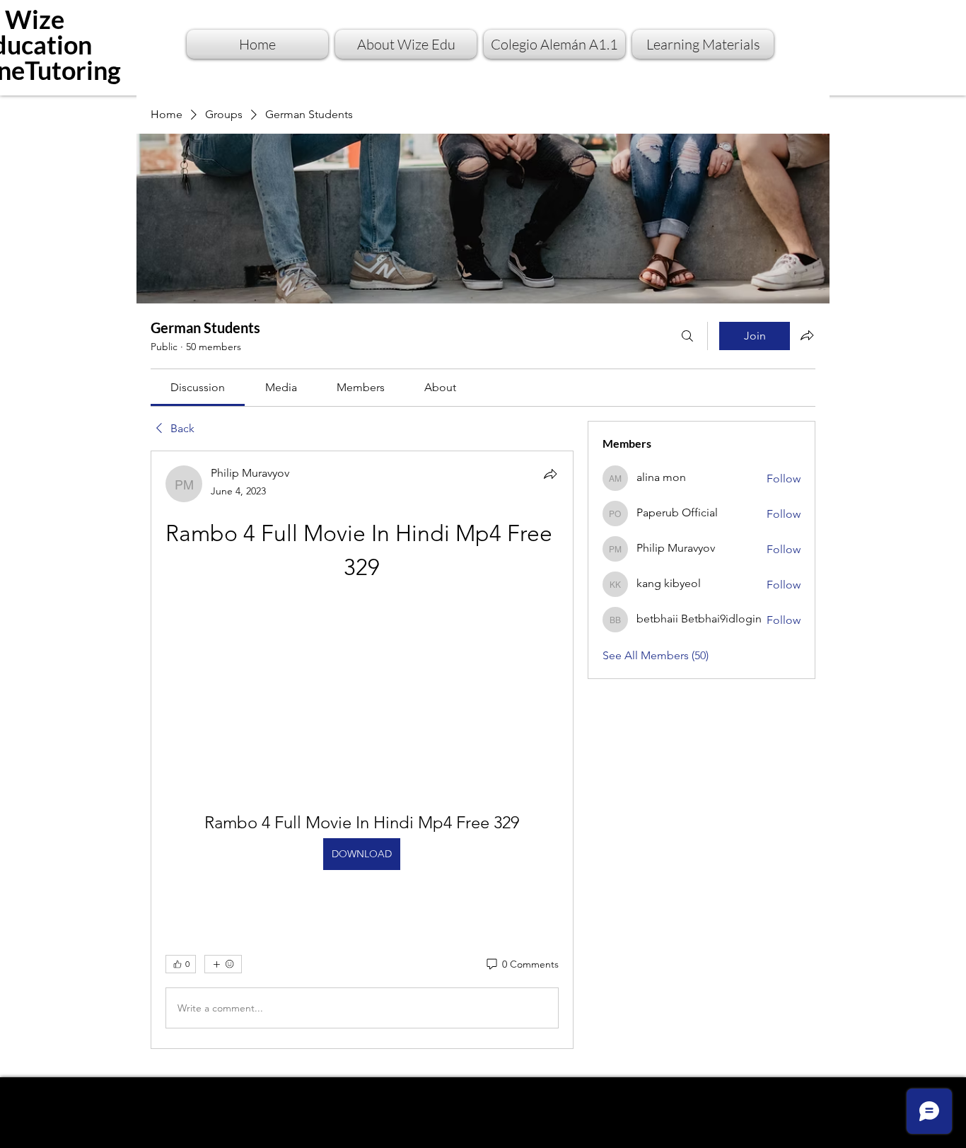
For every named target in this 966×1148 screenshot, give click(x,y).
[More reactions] (223, 964)
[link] (197, 387)
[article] (362, 750)
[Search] (687, 336)
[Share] (550, 473)
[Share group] (806, 335)
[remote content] (361, 680)
